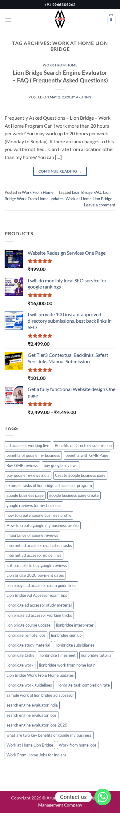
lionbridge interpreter (75, 625)
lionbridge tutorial (96, 655)
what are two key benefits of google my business (49, 735)
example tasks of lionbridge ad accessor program (49, 485)
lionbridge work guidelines (29, 685)
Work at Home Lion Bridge (89, 198)
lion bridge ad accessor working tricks (39, 615)
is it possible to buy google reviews (36, 565)
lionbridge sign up (66, 635)
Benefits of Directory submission (83, 445)
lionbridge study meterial (28, 645)
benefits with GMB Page (87, 455)
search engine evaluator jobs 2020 (36, 725)
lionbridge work (20, 665)
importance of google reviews (32, 535)
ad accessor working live (27, 445)
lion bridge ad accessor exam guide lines (41, 585)
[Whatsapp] (102, 797)
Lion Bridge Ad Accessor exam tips (36, 595)
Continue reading (60, 171)
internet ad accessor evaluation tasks (39, 545)
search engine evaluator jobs (31, 715)
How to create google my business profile (42, 525)
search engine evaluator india (32, 705)
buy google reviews (61, 465)
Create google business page (80, 475)
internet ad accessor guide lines (34, 555)
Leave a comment (99, 204)
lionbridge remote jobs (26, 635)
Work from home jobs (78, 745)
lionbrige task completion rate (84, 685)
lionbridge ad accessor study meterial (39, 605)
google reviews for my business (33, 505)
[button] (8, 19)
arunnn (83, 97)
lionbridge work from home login (67, 665)
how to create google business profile (38, 515)
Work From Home (60, 65)
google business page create (74, 495)
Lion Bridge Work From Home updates (40, 675)
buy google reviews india (28, 475)
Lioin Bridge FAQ (86, 192)
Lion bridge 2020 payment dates (35, 575)
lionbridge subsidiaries (75, 645)
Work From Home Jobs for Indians (36, 754)
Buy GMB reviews (22, 465)
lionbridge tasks (20, 655)
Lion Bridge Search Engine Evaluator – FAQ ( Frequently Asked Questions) (60, 76)
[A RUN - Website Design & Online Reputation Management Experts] (60, 20)
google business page (25, 495)
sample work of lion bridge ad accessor (40, 695)
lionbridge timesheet (58, 655)
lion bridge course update (28, 625)
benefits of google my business (33, 455)
